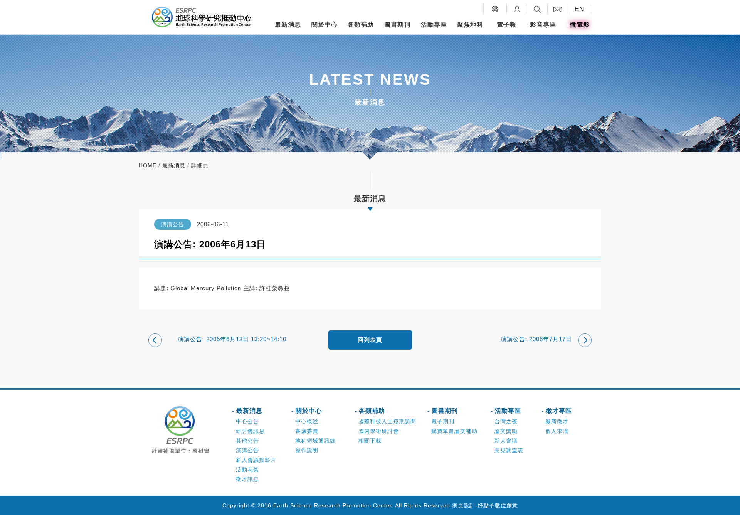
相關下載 (370, 441)
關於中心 (324, 24)
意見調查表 (508, 450)
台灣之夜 (506, 421)
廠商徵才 (556, 421)
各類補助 (361, 24)
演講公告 (247, 450)
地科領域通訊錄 (315, 441)
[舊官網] (495, 9)
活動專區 (434, 24)
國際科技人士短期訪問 (387, 421)
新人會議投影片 (256, 460)
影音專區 (543, 24)
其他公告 (247, 441)
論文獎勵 (506, 431)
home (147, 165)
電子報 (506, 24)
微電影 (580, 24)
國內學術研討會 (378, 431)
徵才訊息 (247, 479)
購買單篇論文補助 (454, 431)
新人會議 (506, 441)
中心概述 (306, 421)
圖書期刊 (397, 24)
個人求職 (556, 431)
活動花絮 (247, 469)
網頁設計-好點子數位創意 (485, 505)
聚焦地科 (470, 24)
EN (579, 9)
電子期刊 (442, 421)
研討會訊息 (250, 431)
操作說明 (306, 450)
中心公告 (247, 421)
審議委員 (306, 431)
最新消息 (288, 24)
